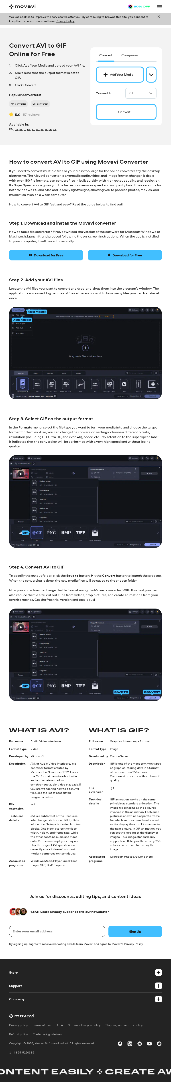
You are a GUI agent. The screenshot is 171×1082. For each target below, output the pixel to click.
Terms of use (42, 1025)
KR (50, 129)
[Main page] (22, 6)
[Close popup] (159, 19)
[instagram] (129, 1044)
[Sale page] (139, 6)
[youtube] (149, 1044)
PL (42, 129)
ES (28, 129)
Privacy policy (18, 1025)
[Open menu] (159, 6)
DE (16, 129)
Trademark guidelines (47, 1034)
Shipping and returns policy (124, 1025)
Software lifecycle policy (84, 1025)
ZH (54, 129)
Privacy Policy (65, 21)
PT (33, 129)
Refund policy (18, 1034)
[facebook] (120, 1044)
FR (20, 129)
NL (37, 129)
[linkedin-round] (139, 1044)
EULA (59, 1025)
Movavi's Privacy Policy (127, 944)
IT (25, 129)
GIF (131, 93)
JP (46, 129)
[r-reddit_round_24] (159, 1044)
